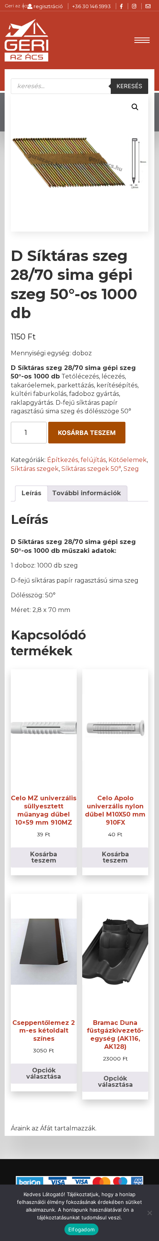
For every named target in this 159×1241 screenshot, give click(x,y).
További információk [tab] (86, 493)
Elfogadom (81, 1229)
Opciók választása (43, 1073)
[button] (135, 107)
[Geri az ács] (26, 40)
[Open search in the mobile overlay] (79, 86)
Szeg (131, 468)
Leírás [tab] (31, 493)
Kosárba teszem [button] (43, 857)
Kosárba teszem (87, 432)
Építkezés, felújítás (76, 460)
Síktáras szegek (35, 468)
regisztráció (47, 6)
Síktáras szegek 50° (91, 468)
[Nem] (149, 1213)
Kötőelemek (127, 460)
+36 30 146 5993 (91, 6)
